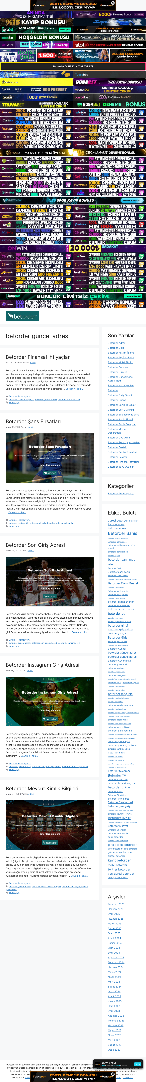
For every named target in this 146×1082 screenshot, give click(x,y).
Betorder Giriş (116, 347)
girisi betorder (130, 849)
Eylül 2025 (114, 913)
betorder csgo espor (115, 618)
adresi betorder (118, 520)
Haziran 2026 (115, 909)
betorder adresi (117, 528)
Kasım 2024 (115, 943)
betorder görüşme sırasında (118, 645)
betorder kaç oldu (131, 682)
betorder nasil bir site (118, 719)
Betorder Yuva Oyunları (121, 466)
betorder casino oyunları (121, 601)
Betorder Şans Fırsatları (33, 421)
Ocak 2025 (114, 933)
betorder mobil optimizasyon (118, 698)
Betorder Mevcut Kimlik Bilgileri (42, 788)
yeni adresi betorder (121, 873)
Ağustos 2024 (116, 957)
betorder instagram (117, 675)
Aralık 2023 (114, 996)
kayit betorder (119, 860)
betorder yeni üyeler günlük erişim (120, 810)
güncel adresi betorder (120, 852)
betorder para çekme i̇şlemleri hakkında (122, 734)
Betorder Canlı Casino (118, 575)
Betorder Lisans (117, 400)
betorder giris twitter (120, 629)
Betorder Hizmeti (117, 372)
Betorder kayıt (114, 682)
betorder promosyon (119, 741)
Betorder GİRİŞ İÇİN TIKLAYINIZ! (73, 66)
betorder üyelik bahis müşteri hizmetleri (122, 822)
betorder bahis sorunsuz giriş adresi (121, 546)
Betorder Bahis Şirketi (120, 419)
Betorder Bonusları (118, 367)
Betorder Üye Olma (119, 437)
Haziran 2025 (115, 918)
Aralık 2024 (114, 938)
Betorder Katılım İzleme (121, 352)
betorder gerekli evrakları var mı (119, 622)
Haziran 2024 (115, 967)
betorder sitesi (116, 752)
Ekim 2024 (114, 947)
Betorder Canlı (114, 568)
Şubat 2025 (114, 928)
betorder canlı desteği (116, 587)
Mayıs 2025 (114, 923)
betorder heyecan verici (116, 672)
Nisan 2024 (114, 977)
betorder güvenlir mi (117, 664)
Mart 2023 (114, 1040)
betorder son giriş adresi (43, 643)
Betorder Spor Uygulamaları (124, 442)
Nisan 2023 (114, 1035)
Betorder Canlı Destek (123, 583)
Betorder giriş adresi (117, 641)
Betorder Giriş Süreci (120, 395)
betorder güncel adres (122, 652)
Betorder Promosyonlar (20, 396)
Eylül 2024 (114, 952)
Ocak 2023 (114, 1049)
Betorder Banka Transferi (122, 452)
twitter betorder (119, 869)
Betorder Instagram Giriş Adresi (42, 665)
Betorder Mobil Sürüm (120, 362)
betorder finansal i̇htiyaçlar (21, 399)
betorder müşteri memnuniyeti (119, 716)
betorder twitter (115, 791)
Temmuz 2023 (116, 1020)
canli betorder (115, 837)
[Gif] (73, 152)
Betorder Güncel (117, 648)
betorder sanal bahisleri (119, 749)
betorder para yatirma (120, 730)
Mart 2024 (114, 981)
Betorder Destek (117, 447)
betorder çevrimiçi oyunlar (120, 814)
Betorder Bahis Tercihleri (122, 404)
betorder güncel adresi (46, 399)
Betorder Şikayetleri (117, 830)
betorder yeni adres (118, 798)
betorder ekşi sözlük (19, 523)
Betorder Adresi (117, 343)
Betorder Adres (116, 524)
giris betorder (115, 848)
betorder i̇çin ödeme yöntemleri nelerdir (122, 679)
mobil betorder (117, 865)
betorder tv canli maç (118, 779)
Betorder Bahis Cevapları (122, 424)
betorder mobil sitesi (115, 702)
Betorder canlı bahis (119, 571)
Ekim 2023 (114, 1006)
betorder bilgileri (114, 556)
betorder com (118, 613)
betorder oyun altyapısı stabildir (119, 724)
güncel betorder (116, 855)
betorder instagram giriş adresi (46, 766)
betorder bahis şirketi (118, 551)
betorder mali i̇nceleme (116, 686)
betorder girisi (118, 625)
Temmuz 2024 (116, 962)
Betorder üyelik (119, 818)
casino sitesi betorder (118, 840)
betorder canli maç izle (121, 562)
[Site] (36, 112)
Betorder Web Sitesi (117, 795)
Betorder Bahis (122, 533)
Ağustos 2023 (116, 1015)
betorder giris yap (117, 633)
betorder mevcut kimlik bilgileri (46, 886)
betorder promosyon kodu (122, 745)
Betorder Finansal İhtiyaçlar (38, 357)
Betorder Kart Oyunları (121, 385)
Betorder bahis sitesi (117, 542)
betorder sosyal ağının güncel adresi (121, 764)
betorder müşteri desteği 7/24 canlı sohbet (123, 713)
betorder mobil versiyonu (117, 709)
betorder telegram (119, 770)
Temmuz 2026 (116, 904)
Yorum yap (14, 402)
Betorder (113, 390)
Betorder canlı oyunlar (118, 591)
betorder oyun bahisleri (118, 727)
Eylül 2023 (114, 1010)
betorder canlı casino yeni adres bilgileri (122, 579)
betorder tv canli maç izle (68, 643)
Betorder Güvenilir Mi (119, 660)
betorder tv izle (119, 787)
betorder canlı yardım (118, 594)
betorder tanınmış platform (117, 767)
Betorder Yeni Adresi (120, 802)
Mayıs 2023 (114, 1030)
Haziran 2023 (115, 1025)
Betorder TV (117, 775)
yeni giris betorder (118, 877)
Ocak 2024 (114, 991)
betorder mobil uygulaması (75, 766)
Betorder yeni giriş (119, 806)
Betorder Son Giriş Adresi (35, 545)
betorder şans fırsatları (63, 523)
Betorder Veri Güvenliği (121, 409)
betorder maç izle (120, 694)
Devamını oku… (74, 388)
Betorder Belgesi (117, 457)
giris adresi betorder (122, 845)
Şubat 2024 (114, 986)
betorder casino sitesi (121, 609)
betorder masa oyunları (116, 690)
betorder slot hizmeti (115, 757)
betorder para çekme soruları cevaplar (122, 738)
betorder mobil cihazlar (69, 399)
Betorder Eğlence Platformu (123, 414)
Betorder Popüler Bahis (121, 357)
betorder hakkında (116, 668)
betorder (133, 521)
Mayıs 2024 (114, 972)
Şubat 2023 (114, 1044)
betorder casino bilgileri (116, 598)
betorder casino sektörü (119, 605)
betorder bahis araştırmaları (118, 539)
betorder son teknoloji (116, 760)
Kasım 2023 (115, 1001)
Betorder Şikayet (118, 825)
